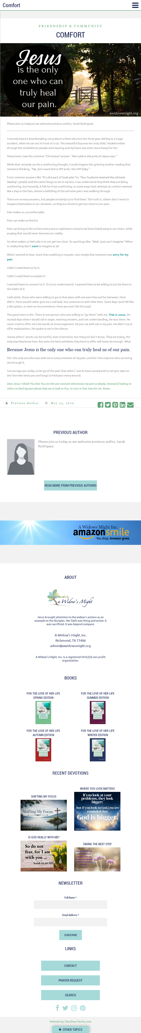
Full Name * (70, 897)
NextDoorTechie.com (78, 1021)
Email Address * (70, 915)
